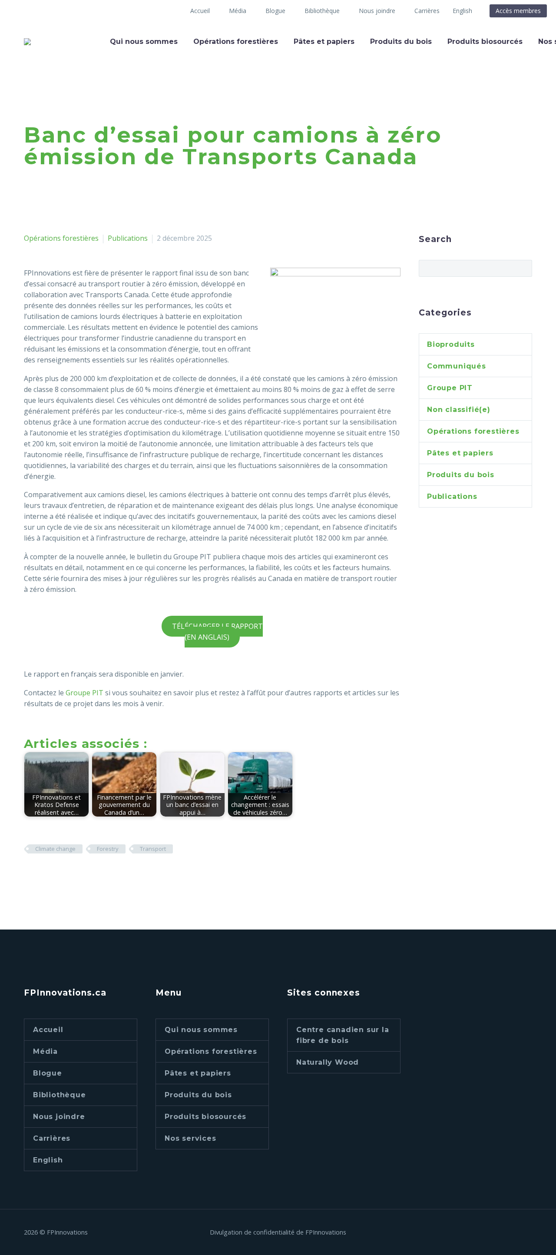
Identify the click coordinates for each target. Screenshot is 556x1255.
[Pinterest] (55, 874)
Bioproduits (451, 344)
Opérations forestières (235, 41)
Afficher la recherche (522, 268)
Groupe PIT (84, 692)
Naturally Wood (327, 1062)
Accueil (200, 11)
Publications (128, 238)
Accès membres (518, 11)
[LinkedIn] (81, 874)
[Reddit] (94, 874)
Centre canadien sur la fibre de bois (342, 1035)
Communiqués (456, 366)
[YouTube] (529, 1232)
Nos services (190, 1138)
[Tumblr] (68, 874)
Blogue (275, 11)
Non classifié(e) (458, 409)
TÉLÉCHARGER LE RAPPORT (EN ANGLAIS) (217, 631)
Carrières (427, 11)
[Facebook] (29, 874)
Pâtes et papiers (324, 41)
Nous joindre (377, 11)
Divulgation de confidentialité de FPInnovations (278, 1232)
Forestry (108, 849)
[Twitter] (42, 874)
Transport (153, 849)
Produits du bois (401, 41)
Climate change (55, 849)
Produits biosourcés (485, 41)
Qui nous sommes (144, 41)
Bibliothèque (322, 11)
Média (237, 11)
